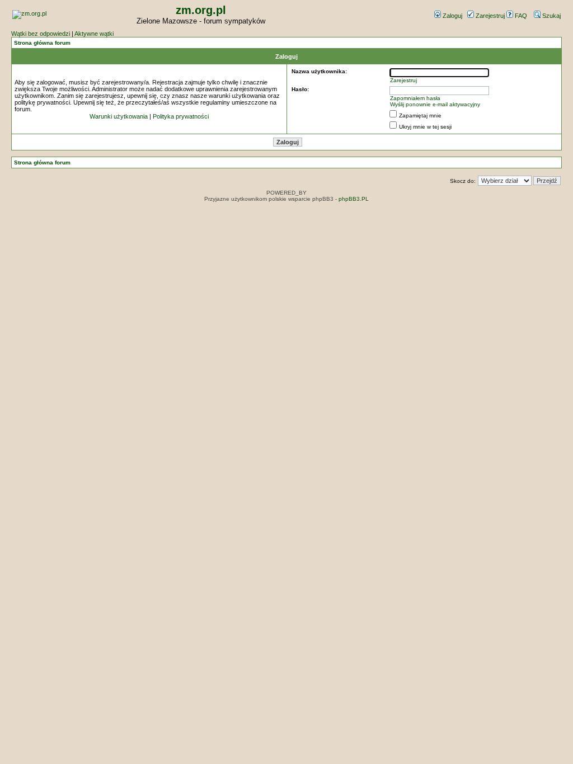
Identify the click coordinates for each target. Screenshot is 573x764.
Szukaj (551, 15)
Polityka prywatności (181, 116)
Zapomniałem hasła (415, 98)
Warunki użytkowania (119, 116)
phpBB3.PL (354, 199)
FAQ (520, 15)
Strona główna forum (42, 43)
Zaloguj (451, 15)
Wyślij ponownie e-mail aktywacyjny (435, 104)
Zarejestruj (489, 15)
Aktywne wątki (94, 33)
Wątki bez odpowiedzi (40, 33)
